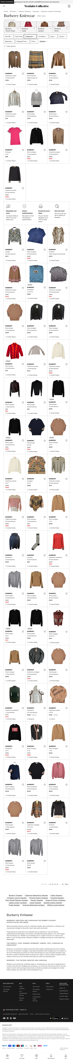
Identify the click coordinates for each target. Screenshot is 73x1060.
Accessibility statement (10, 1014)
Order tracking (21, 988)
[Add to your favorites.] (23, 74)
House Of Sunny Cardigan (55, 900)
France (4, 1048)
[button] (69, 6)
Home (6, 11)
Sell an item (36, 994)
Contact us (49, 989)
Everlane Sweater (57, 898)
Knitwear (36, 11)
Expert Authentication (27, 212)
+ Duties (33, 715)
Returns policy (21, 999)
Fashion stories (64, 999)
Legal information (23, 1014)
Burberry (13, 11)
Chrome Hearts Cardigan (38, 898)
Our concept (7, 987)
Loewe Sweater (35, 903)
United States (19, 1048)
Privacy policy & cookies (42, 1014)
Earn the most (60, 211)
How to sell (36, 987)
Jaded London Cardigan (18, 903)
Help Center (50, 987)
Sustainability (63, 991)
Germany (26, 1048)
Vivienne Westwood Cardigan (33, 905)
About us (62, 988)
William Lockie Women (55, 905)
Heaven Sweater (37, 900)
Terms (31, 1014)
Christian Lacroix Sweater (17, 898)
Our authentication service (23, 993)
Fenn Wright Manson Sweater (17, 900)
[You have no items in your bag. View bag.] (69, 6)
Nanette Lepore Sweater (53, 903)
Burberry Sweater (15, 895)
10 (62, 884)
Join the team (63, 996)
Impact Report (63, 994)
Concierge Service (6, 990)
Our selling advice (36, 990)
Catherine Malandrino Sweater (36, 895)
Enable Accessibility (7, 2)
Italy (35, 1048)
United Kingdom (11, 1048)
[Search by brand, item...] (4, 6)
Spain (31, 1048)
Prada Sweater (14, 905)
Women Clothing (25, 11)
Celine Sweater (56, 895)
